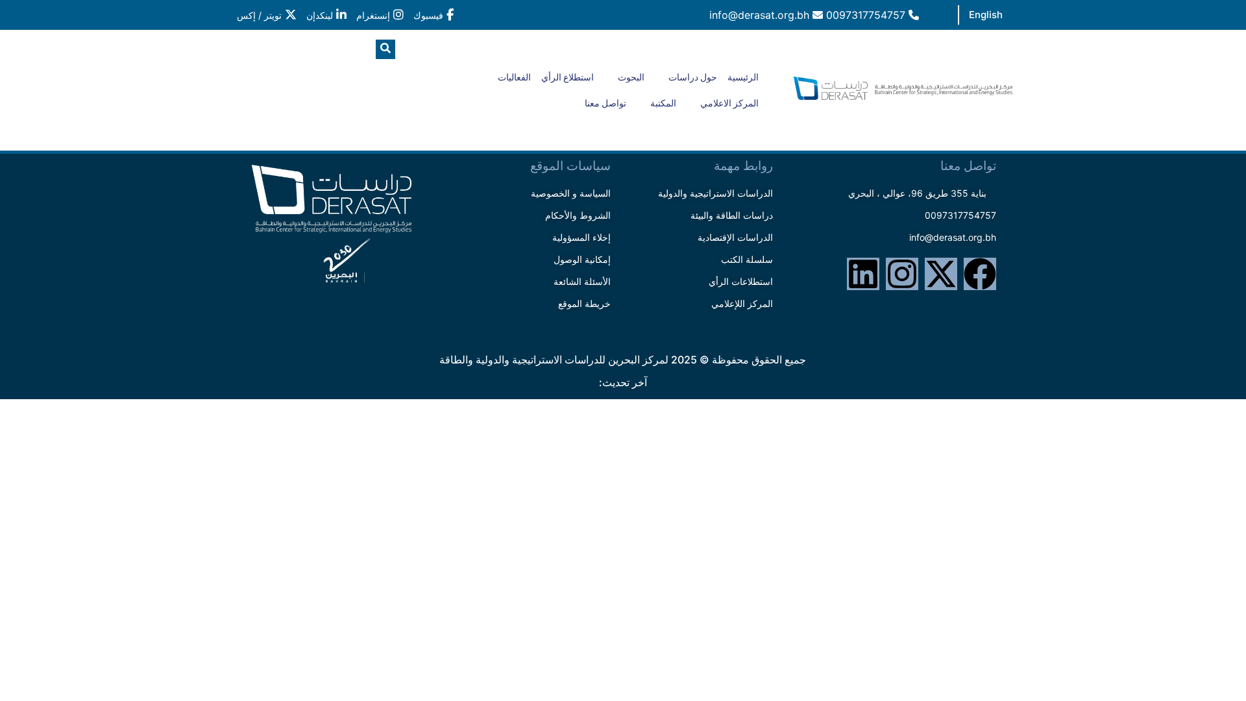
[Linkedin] (863, 274)
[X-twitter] (941, 274)
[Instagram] (902, 274)
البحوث (631, 77)
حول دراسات (692, 77)
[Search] (269, 103)
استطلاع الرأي (567, 77)
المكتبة (663, 103)
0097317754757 (867, 14)
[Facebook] (980, 274)
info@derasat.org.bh (760, 14)
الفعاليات (514, 77)
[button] (385, 49)
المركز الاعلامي (729, 103)
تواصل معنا (605, 103)
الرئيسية (743, 77)
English (986, 14)
